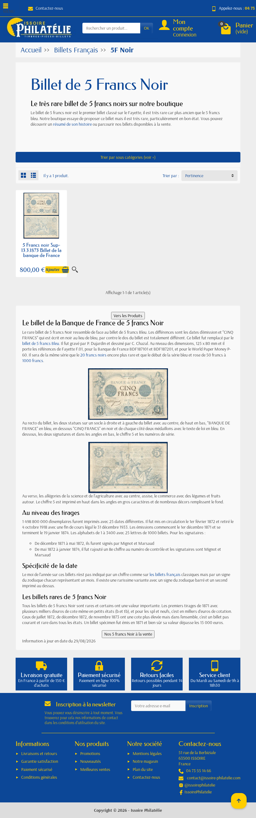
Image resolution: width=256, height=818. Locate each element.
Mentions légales (147, 753)
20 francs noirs (93, 355)
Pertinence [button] (194, 175)
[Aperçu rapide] (74, 269)
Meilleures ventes (95, 769)
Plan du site (143, 769)
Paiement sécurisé (36, 769)
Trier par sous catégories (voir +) (128, 157)
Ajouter (53, 270)
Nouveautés (90, 761)
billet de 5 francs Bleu (40, 343)
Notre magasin (145, 761)
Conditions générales (39, 777)
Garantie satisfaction (39, 761)
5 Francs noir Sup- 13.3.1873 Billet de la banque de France (41, 250)
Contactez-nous (49, 8)
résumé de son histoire (72, 124)
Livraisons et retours (39, 753)
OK (146, 28)
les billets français (165, 574)
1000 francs (32, 360)
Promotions (90, 753)
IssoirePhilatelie (198, 792)
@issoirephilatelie (200, 785)
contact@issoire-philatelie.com (213, 778)
